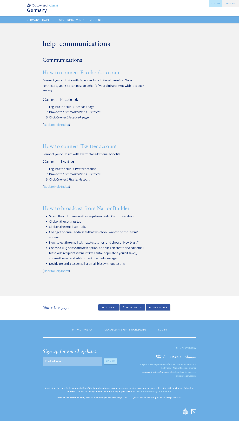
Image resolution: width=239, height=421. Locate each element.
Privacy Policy (82, 329)
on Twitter (160, 307)
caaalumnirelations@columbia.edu (157, 372)
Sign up (231, 3)
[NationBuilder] (187, 411)
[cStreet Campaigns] (193, 411)
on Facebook (134, 307)
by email (110, 307)
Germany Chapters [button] (40, 20)
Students (96, 20)
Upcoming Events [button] (72, 20)
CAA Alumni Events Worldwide (125, 329)
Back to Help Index (56, 125)
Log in (216, 3)
